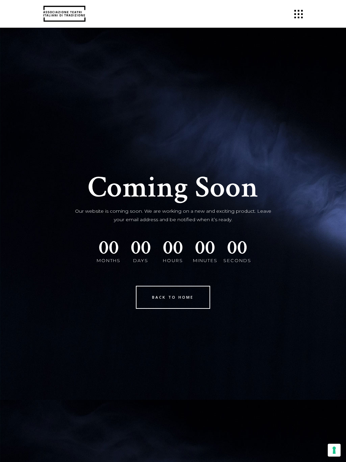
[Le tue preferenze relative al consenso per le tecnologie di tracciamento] (334, 450)
